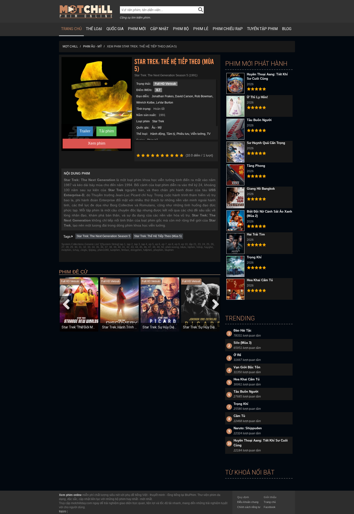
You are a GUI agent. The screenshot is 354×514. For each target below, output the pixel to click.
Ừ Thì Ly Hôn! (257, 97)
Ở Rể (237, 355)
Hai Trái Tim (256, 234)
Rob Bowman (203, 96)
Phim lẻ (200, 28)
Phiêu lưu (183, 134)
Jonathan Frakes (163, 96)
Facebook (269, 507)
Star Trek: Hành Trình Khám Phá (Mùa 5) (132, 327)
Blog (286, 28)
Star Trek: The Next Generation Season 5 (103, 236)
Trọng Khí (254, 257)
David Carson (184, 96)
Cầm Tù (239, 416)
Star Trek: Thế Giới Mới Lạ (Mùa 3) (87, 327)
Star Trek (158, 121)
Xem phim (96, 143)
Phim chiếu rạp (228, 28)
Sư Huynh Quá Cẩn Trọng (266, 143)
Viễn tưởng (198, 134)
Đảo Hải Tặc (242, 330)
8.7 (158, 90)
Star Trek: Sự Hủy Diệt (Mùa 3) (165, 327)
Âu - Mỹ (157, 127)
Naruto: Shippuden (248, 428)
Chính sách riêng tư (248, 507)
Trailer (84, 131)
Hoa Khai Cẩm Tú (260, 280)
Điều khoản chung (247, 502)
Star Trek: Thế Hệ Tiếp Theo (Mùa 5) (158, 236)
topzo (62, 511)
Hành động (157, 134)
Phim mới (137, 28)
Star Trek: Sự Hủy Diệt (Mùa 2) (205, 327)
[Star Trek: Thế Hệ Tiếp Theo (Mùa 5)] (96, 104)
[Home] (86, 11)
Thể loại (94, 28)
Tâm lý (170, 134)
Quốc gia (115, 28)
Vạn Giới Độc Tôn (247, 367)
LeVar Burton (164, 102)
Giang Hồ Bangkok (261, 188)
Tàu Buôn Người (259, 120)
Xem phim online (70, 495)
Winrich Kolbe (145, 102)
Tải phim (106, 131)
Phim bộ (181, 28)
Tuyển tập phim (262, 28)
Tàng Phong (256, 166)
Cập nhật (159, 28)
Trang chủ (71, 28)
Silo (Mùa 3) (242, 343)
